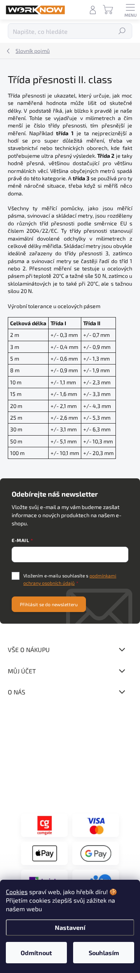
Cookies (17, 891)
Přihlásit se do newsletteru (49, 604)
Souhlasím (104, 952)
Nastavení (70, 927)
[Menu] (130, 9)
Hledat (122, 31)
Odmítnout (36, 952)
